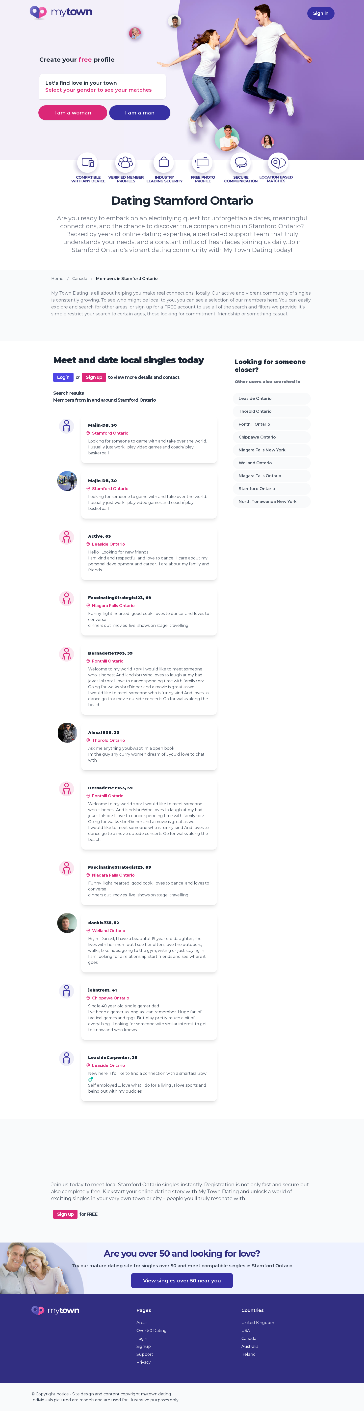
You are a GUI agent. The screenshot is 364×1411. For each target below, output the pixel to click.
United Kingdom (257, 1322)
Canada (79, 278)
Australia (250, 1346)
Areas (141, 1322)
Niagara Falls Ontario (260, 475)
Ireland (248, 1354)
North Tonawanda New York (268, 501)
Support (144, 1354)
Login (63, 377)
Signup (143, 1346)
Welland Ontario (255, 463)
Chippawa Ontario (257, 437)
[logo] (61, 13)
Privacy (143, 1362)
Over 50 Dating (151, 1330)
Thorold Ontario (255, 411)
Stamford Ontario (257, 488)
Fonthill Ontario (254, 424)
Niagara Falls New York (262, 450)
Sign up (94, 377)
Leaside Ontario (255, 398)
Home (57, 278)
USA (245, 1330)
